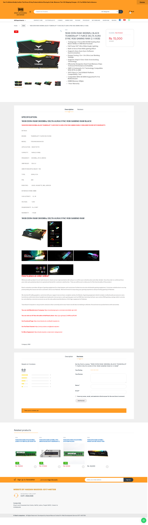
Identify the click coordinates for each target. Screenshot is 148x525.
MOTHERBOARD (96, 20)
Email (77, 390)
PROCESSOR (86, 20)
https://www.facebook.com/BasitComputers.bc (46, 321)
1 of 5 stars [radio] (91, 370)
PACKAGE (77, 20)
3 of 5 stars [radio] (94, 370)
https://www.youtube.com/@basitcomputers (47, 326)
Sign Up (128, 479)
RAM (23, 25)
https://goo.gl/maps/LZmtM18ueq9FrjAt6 (66, 315)
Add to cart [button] (35, 466)
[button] (61, 31)
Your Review (79, 374)
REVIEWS (114, 20)
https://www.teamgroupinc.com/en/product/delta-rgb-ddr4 (60, 310)
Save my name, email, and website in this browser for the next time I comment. (101, 396)
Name (77, 385)
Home (15, 25)
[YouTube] (124, 20)
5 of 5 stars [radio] (97, 370)
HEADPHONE (106, 20)
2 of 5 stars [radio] (92, 370)
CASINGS (60, 20)
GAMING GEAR (69, 20)
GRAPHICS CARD (38, 20)
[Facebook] (120, 20)
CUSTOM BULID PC (50, 20)
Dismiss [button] (142, 2)
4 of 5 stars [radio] (96, 370)
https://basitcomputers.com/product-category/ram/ (48, 332)
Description (69, 109)
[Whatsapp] (129, 20)
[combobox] (67, 11)
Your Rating (78, 370)
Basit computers (20, 515)
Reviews (80, 109)
